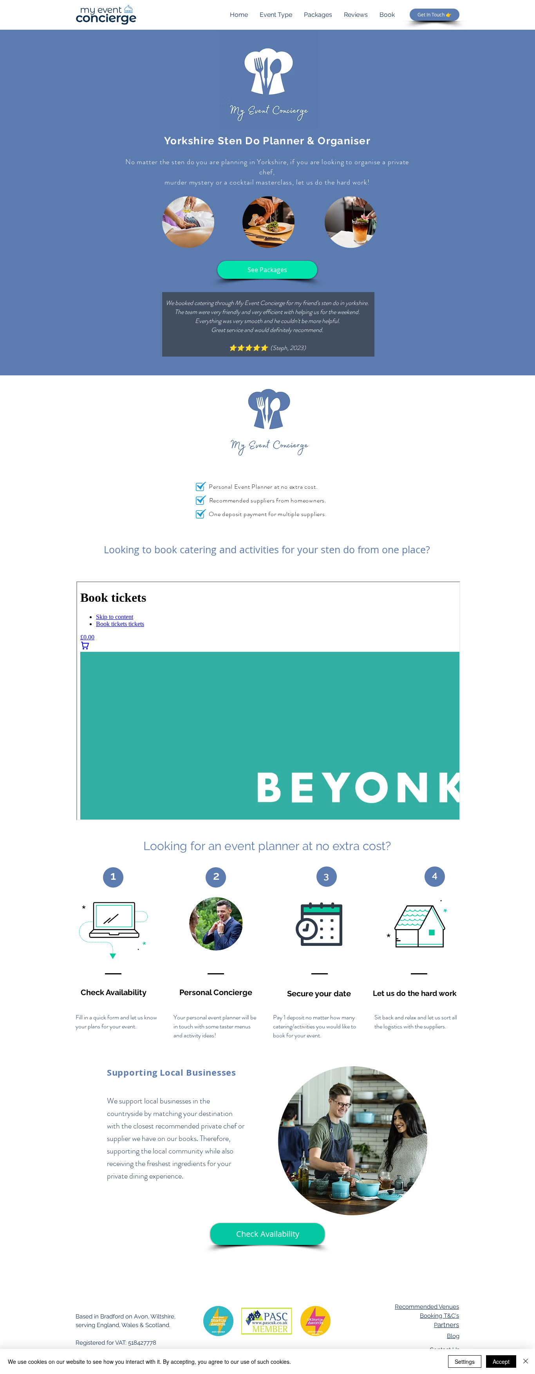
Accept (501, 1361)
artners (446, 1325)
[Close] (525, 1361)
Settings (465, 1361)
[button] (267, 270)
